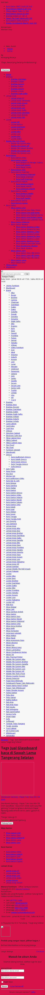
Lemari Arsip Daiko (18, 110)
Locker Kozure (17, 124)
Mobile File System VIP (20, 146)
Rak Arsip (10, 702)
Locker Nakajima (13, 600)
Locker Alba (15, 131)
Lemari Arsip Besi (13, 531)
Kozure (14, 359)
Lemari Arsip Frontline (15, 547)
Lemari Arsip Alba (18, 105)
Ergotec (14, 326)
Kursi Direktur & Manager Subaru (29, 162)
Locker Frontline (12, 590)
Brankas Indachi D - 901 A (16, 16)
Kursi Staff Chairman (24, 179)
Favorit (14, 333)
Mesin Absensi (12, 642)
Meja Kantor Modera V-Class (27, 241)
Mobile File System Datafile (17, 664)
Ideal (13, 352)
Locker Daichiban (18, 127)
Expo (13, 331)
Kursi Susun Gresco (19, 462)
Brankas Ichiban (17, 81)
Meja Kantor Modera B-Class (28, 229)
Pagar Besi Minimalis (14, 681)
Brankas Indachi (17, 88)
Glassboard (10, 452)
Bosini (13, 295)
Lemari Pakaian (12, 571)
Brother (14, 297)
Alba (12, 293)
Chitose (9, 431)
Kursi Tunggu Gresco (19, 464)
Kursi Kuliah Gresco (19, 459)
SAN (12, 376)
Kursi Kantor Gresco (19, 200)
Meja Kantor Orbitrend (20, 222)
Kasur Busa (10, 471)
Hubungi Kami (7, 823)
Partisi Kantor (11, 692)
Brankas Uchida (17, 91)
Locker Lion (15, 134)
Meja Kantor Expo (18, 250)
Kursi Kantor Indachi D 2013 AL (18, 9)
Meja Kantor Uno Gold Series (28, 212)
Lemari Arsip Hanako (14, 550)
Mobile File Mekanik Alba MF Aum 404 (21, 23)
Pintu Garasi (11, 697)
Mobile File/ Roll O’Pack (15, 141)
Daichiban (15, 304)
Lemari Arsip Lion (18, 107)
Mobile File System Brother (22, 148)
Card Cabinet (11, 423)
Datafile (14, 312)
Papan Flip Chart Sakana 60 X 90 (19, 18)
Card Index (10, 426)
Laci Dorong (11, 521)
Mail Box (9, 604)
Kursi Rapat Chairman (25, 177)
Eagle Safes (15, 321)
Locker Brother (17, 129)
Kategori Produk (8, 277)
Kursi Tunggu (11, 516)
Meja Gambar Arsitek (14, 612)
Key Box (9, 473)
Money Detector (12, 678)
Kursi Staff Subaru (23, 165)
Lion (12, 362)
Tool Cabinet (11, 728)
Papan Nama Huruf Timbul (17, 685)
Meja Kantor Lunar (18, 260)
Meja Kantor (11, 205)
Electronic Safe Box (14, 435)
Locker (9, 119)
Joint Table (10, 469)
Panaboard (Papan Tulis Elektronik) (20, 683)
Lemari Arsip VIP (17, 98)
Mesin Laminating (13, 650)
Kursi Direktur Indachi (24, 184)
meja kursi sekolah (13, 633)
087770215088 (16, 900)
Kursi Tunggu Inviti (13, 519)
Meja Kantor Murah (14, 619)
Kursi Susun (10, 514)
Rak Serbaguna (12, 709)
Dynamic (14, 319)
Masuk (4, 986)
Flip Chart (10, 447)
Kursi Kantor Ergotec (19, 203)
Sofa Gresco (16, 466)
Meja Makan (11, 635)
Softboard (10, 721)
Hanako (14, 343)
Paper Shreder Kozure (15, 690)
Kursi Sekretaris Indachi (25, 188)
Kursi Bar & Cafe (13, 481)
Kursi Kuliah (10, 507)
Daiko (13, 309)
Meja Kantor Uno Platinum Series (29, 215)
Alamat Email (6, 968)
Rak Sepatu (10, 707)
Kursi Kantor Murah (14, 500)
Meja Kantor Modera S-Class (27, 238)
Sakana (14, 373)
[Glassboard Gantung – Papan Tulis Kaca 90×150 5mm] (17, 794)
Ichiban (14, 345)
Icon (12, 350)
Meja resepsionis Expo (15, 640)
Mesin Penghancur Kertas (16, 652)
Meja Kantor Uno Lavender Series (29, 219)
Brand (8, 290)
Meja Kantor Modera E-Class (27, 234)
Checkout (5, 70)
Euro (13, 328)
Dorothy (14, 316)
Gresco (9, 454)
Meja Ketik (10, 628)
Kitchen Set (10, 476)
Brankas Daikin (17, 86)
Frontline (14, 335)
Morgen (14, 366)
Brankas (9, 77)
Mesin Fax (10, 645)
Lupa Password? (17, 986)
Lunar (13, 364)
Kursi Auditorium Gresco (21, 457)
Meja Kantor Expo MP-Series (27, 255)
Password (5, 975)
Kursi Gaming (11, 485)
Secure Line (15, 385)
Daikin (13, 307)
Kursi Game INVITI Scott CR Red (19, 6)
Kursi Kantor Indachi (19, 181)
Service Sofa (11, 714)
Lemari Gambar (12, 566)
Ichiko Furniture (17, 347)
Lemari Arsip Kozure (19, 103)
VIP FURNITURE (12, 731)
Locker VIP (15, 122)
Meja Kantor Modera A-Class (28, 227)
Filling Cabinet (11, 265)
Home (8, 74)
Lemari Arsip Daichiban (20, 112)
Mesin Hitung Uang (13, 647)
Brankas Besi (11, 404)
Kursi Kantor (11, 155)
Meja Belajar (11, 607)
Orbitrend (15, 369)
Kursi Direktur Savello (24, 193)
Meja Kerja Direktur (14, 626)
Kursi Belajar (11, 483)
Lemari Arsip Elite (18, 117)
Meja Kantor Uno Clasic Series (28, 210)
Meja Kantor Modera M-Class (28, 236)
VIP (12, 397)
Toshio (14, 390)
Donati (13, 314)
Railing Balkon (11, 700)
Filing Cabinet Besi (13, 438)
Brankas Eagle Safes (19, 93)
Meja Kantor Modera (19, 224)
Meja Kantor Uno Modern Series (29, 217)
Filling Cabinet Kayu (14, 442)
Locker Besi (11, 578)
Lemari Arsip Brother (19, 115)
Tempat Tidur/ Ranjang (15, 723)
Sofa (8, 719)
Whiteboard (10, 267)
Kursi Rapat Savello (24, 196)
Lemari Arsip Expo (13, 545)
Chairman (15, 302)
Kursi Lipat (10, 509)
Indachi (14, 357)
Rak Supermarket (13, 711)
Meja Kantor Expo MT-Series (27, 257)
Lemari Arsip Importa (14, 552)
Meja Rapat (10, 638)
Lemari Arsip (11, 96)
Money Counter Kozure (15, 676)
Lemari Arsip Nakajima (15, 562)
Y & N (13, 400)
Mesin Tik (10, 654)
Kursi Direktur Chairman (25, 174)
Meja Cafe (10, 609)
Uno (12, 395)
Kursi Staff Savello (23, 198)
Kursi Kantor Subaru (19, 160)
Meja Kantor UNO (18, 207)
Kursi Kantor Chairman (20, 172)
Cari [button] (27, 274)
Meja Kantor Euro (18, 262)
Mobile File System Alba (20, 143)
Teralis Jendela (12, 726)
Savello (14, 381)
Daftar (33, 992)
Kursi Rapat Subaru (23, 167)
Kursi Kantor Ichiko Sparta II (17, 20)
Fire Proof (10, 445)
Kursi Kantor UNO (18, 169)
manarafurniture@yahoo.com (23, 912)
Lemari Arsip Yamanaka (20, 100)
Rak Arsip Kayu (12, 704)
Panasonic (15, 371)
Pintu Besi (10, 695)
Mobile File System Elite (20, 150)
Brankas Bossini (17, 84)
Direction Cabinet (13, 433)
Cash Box (10, 428)
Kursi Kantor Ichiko (18, 157)
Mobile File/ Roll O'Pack (15, 673)
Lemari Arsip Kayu (13, 554)
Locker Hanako (12, 592)
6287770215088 (21, 907)
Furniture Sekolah (13, 450)
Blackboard (10, 288)
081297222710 (21, 903)
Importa (14, 354)
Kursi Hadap (11, 488)
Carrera (14, 300)
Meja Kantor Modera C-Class (28, 231)
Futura (13, 338)
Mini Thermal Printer (14, 657)
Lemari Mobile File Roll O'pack (18, 569)
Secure (13, 383)
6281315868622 (21, 910)
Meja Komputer (12, 631)
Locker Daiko (16, 138)
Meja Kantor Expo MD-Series (28, 253)
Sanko (13, 378)
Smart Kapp (11, 716)
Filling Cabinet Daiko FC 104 (17, 11)
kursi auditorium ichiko (15, 478)
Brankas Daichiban (18, 79)
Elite (12, 323)
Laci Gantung (11, 523)
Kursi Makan (11, 512)
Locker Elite (15, 136)
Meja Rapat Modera (24, 248)
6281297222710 (21, 905)
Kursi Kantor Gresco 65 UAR (17, 13)
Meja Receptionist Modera (27, 246)
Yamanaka (10, 735)
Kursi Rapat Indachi (24, 186)
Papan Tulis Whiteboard (15, 688)
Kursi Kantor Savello (19, 191)
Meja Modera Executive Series (28, 243)
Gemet (13, 340)
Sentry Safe (15, 388)
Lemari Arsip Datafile (14, 540)
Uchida (13, 393)
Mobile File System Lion (20, 153)
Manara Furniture (23, 889)
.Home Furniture (12, 285)
